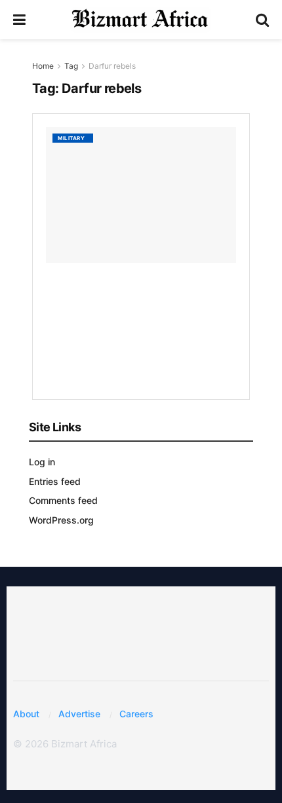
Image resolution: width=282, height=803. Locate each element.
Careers (136, 713)
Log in (42, 461)
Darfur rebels (112, 66)
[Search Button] (262, 19)
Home (43, 66)
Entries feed (55, 481)
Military (71, 138)
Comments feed (63, 500)
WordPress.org (61, 520)
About (26, 713)
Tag (71, 66)
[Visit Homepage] (140, 20)
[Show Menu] (19, 19)
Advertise (79, 713)
